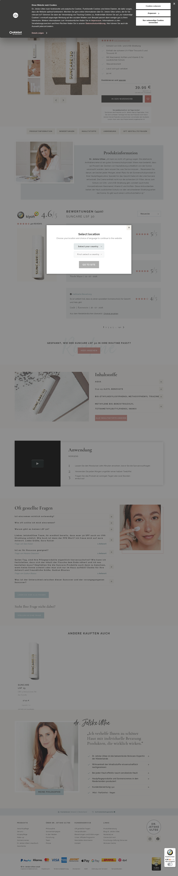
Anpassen (152, 13)
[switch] (170, 864)
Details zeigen (38, 33)
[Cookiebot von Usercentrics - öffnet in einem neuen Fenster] (15, 33)
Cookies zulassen (153, 6)
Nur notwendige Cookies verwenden (153, 21)
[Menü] (174, 849)
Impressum (96, 20)
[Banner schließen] (174, 4)
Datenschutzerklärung (96, 23)
